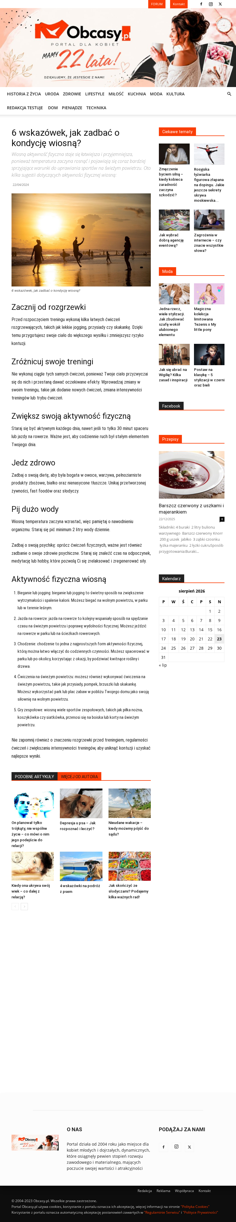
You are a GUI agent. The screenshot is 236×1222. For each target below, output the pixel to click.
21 (201, 639)
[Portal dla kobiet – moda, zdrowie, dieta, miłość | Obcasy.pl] (118, 47)
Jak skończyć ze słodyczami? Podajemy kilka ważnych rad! (128, 891)
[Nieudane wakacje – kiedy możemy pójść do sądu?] (130, 803)
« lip (163, 665)
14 (201, 629)
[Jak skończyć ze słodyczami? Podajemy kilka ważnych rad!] (130, 866)
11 (173, 629)
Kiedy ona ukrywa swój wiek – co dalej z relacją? (31, 891)
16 (219, 629)
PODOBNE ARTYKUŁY (34, 776)
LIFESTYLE (94, 94)
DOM (53, 107)
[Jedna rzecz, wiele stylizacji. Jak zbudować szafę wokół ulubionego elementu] (174, 293)
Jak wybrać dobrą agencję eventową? (171, 240)
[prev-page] (15, 906)
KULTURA (175, 94)
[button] (229, 94)
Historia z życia (24, 94)
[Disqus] (81, 1002)
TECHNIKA (96, 107)
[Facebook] (201, 4)
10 (163, 629)
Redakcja (145, 1190)
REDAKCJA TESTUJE (25, 107)
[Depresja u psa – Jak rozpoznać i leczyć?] (81, 803)
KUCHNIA (137, 94)
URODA (52, 94)
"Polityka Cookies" (195, 1206)
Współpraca (184, 1190)
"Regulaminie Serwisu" (162, 1212)
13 (192, 629)
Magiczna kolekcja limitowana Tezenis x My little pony (205, 319)
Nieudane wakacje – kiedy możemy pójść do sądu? (129, 828)
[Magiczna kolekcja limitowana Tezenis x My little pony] (209, 293)
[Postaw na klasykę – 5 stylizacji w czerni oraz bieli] (209, 354)
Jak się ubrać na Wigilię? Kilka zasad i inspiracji (173, 374)
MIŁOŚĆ (116, 94)
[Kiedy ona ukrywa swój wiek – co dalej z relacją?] (33, 866)
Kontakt (205, 1190)
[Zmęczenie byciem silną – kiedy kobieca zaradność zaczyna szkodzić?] (174, 154)
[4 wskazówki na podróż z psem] (81, 866)
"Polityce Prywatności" (200, 1212)
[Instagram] (210, 4)
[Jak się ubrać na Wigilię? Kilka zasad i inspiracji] (174, 354)
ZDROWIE (72, 94)
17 (163, 639)
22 (210, 639)
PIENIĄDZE (72, 107)
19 (183, 639)
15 (210, 629)
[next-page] (24, 906)
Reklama (163, 1190)
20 (192, 639)
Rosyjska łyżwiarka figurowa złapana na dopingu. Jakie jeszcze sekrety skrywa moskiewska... (209, 185)
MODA (156, 94)
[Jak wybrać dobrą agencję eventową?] (174, 220)
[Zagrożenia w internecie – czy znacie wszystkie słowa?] (209, 220)
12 (183, 629)
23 (219, 639)
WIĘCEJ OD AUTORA (79, 776)
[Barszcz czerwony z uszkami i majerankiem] (191, 475)
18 (173, 639)
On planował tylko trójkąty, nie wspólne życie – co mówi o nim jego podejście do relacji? (30, 834)
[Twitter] (220, 4)
